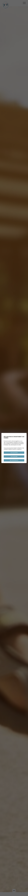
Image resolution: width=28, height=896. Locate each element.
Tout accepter (14, 452)
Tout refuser (14, 456)
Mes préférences (14, 460)
